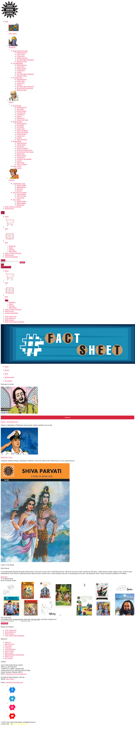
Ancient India (17, 105)
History (11, 248)
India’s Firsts (21, 154)
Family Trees (21, 54)
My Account (9, 658)
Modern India (17, 141)
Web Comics (13, 251)
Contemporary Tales (19, 183)
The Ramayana (17, 77)
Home (7, 216)
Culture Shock (21, 145)
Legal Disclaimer (10, 649)
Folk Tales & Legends (19, 192)
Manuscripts (20, 205)
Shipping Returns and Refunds (14, 655)
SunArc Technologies (20, 724)
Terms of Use (9, 656)
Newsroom (8, 646)
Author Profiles (21, 185)
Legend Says (21, 56)
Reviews (19, 191)
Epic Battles (20, 125)
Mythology (12, 246)
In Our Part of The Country (25, 152)
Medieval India (17, 122)
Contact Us (8, 647)
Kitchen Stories (21, 111)
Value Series (20, 198)
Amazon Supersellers (11, 257)
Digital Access (9, 208)
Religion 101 (21, 118)
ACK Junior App (10, 318)
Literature (12, 249)
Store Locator (9, 653)
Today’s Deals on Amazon (13, 207)
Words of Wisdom (22, 130)
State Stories (20, 162)
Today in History (22, 139)
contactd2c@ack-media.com (14, 682)
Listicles (19, 72)
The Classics (17, 199)
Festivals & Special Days (24, 150)
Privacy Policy (9, 651)
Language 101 (21, 113)
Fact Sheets (20, 109)
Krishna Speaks (21, 69)
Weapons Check (22, 61)
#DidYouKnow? (22, 52)
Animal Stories (21, 194)
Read (6, 21)
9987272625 (10, 679)
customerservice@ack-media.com (15, 674)
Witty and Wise (21, 196)
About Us (8, 642)
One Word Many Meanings (25, 60)
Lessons (19, 168)
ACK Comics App (10, 316)
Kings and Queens (22, 132)
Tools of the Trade (22, 120)
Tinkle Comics (9, 320)
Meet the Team (9, 644)
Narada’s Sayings (22, 58)
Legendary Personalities (24, 159)
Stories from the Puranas (20, 51)
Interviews (20, 189)
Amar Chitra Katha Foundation (14, 322)
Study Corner (17, 166)
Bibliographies (21, 187)
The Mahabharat (18, 63)
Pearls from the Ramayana (25, 88)
